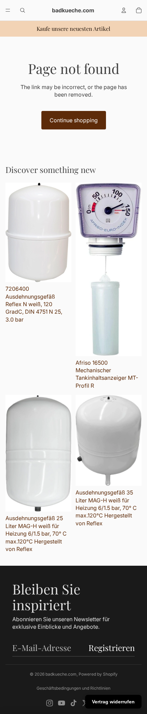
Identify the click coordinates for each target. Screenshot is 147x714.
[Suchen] (22, 10)
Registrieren (112, 647)
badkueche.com (61, 674)
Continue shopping (74, 120)
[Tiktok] (73, 703)
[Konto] (123, 10)
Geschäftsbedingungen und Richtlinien (73, 688)
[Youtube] (61, 703)
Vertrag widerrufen (113, 701)
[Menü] (8, 10)
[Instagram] (49, 703)
